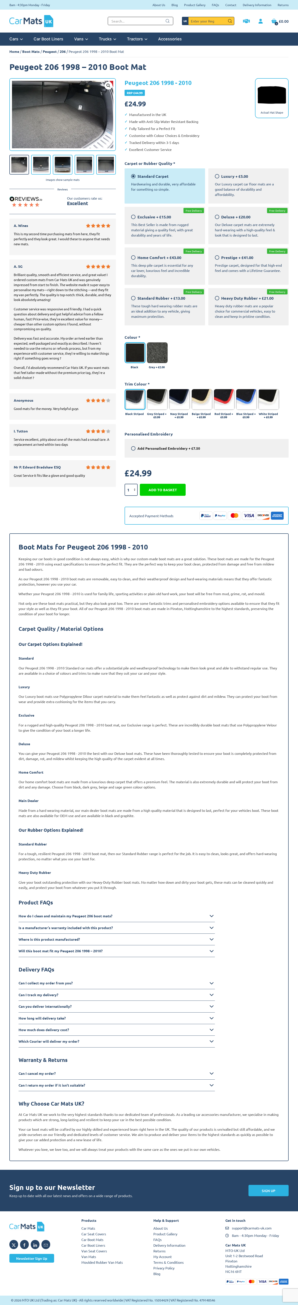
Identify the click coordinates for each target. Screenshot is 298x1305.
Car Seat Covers (93, 1234)
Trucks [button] (105, 38)
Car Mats (88, 1228)
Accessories (170, 38)
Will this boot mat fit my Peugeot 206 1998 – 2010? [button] (61, 951)
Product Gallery (195, 5)
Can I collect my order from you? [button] (46, 983)
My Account (162, 1256)
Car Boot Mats (92, 1239)
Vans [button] (79, 38)
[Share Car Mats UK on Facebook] (24, 1244)
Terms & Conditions (168, 1262)
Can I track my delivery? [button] (38, 994)
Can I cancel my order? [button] (37, 1073)
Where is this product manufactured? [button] (49, 939)
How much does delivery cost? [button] (44, 1029)
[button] (108, 86)
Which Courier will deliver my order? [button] (49, 1041)
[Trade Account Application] (246, 21)
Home (14, 51)
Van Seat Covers (94, 1251)
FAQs (215, 5)
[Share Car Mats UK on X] (13, 1244)
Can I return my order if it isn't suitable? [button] (52, 1085)
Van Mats (88, 1256)
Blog (174, 5)
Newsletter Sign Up (31, 1258)
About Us (158, 5)
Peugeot (50, 51)
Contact (230, 5)
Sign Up (268, 1190)
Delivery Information (257, 5)
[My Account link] (261, 21)
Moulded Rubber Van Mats (102, 1262)
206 (63, 51)
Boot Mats (31, 51)
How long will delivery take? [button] (42, 1018)
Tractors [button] (135, 38)
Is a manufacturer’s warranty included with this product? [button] (66, 927)
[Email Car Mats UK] (45, 1244)
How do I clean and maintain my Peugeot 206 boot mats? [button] (65, 916)
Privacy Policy (164, 1268)
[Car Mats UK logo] (41, 1226)
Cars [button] (13, 38)
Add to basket (163, 489)
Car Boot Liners (48, 38)
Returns (283, 5)
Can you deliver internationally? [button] (45, 1006)
